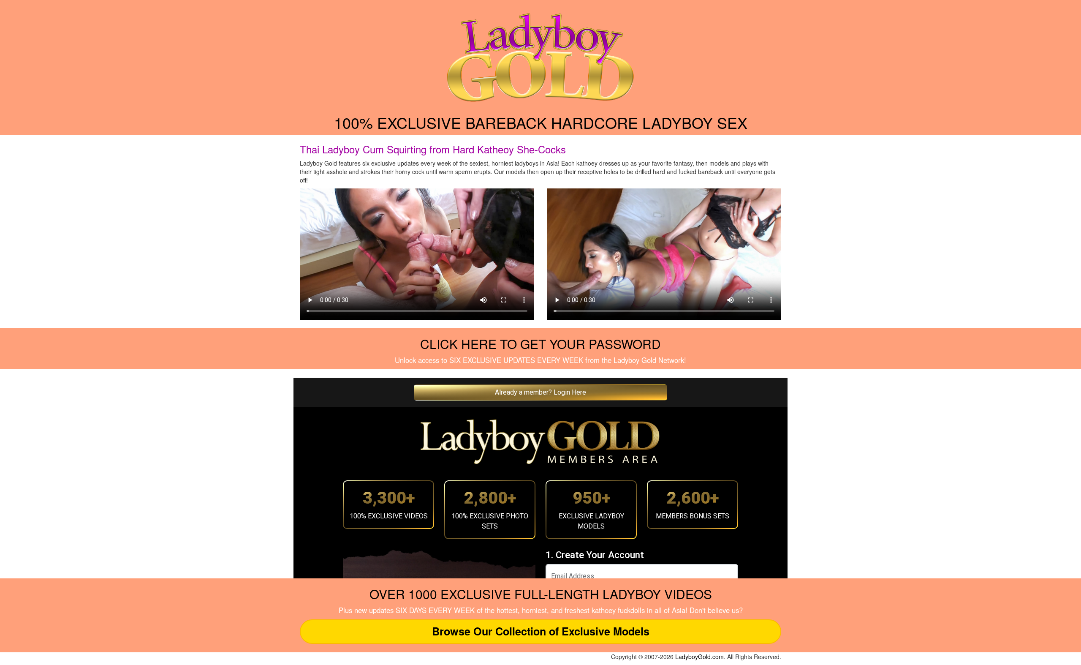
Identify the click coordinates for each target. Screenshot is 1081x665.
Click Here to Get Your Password (540, 344)
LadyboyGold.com (699, 656)
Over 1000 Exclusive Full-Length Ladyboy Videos (540, 594)
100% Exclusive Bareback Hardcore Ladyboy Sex (540, 122)
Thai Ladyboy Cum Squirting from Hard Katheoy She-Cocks (433, 149)
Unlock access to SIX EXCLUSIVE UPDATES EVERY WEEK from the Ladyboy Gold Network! (540, 360)
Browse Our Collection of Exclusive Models (540, 631)
